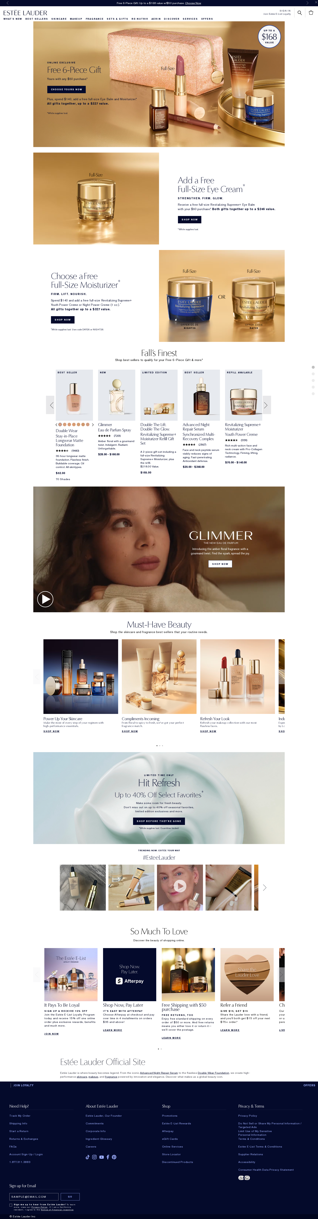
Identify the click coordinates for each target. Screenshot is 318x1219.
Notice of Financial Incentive (57, 1209)
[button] (51, 405)
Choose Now (193, 3)
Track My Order (20, 1116)
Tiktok (87, 1157)
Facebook (108, 1157)
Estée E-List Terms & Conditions (260, 1146)
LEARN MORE (112, 1030)
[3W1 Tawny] (74, 424)
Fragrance (95, 18)
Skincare (59, 18)
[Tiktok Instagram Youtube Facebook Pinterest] (118, 1155)
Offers (207, 18)
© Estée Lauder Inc (23, 1216)
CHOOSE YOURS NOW (66, 89)
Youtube (101, 1157)
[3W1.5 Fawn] (78, 424)
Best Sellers (36, 18)
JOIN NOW (51, 1033)
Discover (171, 18)
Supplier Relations (250, 1154)
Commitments (95, 1123)
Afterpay (168, 1131)
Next (307, 3)
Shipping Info (18, 1123)
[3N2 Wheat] (65, 424)
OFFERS (309, 1085)
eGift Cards (170, 1139)
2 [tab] (159, 746)
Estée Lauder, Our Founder (104, 1116)
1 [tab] (156, 746)
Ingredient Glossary (99, 1139)
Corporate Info (96, 1131)
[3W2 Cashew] (83, 424)
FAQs (13, 1146)
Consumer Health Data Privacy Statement (266, 1170)
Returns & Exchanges (23, 1139)
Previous (7, 3)
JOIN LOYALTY (23, 1085)
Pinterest (114, 1157)
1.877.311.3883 (20, 1162)
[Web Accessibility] (270, 1177)
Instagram (94, 1157)
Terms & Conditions (251, 1139)
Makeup (76, 18)
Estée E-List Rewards (176, 1123)
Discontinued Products (177, 1162)
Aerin (156, 18)
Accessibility (246, 1162)
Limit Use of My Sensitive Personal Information (255, 1131)
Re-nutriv (140, 18)
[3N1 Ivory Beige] (60, 424)
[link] (74, 439)
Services (190, 18)
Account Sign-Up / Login (26, 1154)
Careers (91, 1146)
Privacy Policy (247, 1116)
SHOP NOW (190, 219)
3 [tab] (162, 746)
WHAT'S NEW (12, 18)
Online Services (172, 1146)
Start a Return (19, 1131)
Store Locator (171, 1154)
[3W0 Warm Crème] (69, 424)
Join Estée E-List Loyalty (277, 13)
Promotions (170, 1116)
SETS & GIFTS (117, 18)
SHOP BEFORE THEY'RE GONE (159, 821)
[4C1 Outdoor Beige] (88, 424)
